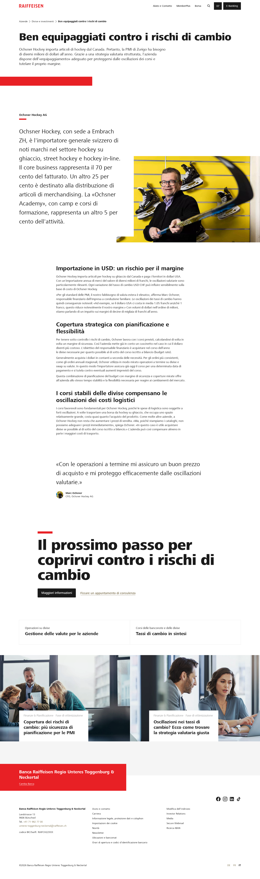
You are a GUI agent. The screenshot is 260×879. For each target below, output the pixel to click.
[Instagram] (225, 799)
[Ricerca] (209, 6)
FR (234, 865)
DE (228, 865)
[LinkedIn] (232, 799)
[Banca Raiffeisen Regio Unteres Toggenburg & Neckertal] (31, 6)
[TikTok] (238, 799)
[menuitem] (162, 6)
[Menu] (218, 6)
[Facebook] (218, 799)
